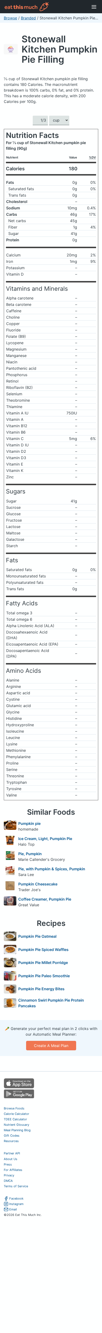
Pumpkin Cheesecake (37, 884)
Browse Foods (14, 1108)
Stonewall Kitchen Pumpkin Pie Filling (59, 49)
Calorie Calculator (16, 1114)
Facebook (16, 1198)
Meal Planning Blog (17, 1130)
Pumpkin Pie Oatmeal (37, 936)
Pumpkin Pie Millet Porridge (43, 962)
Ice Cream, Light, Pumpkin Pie (45, 838)
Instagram (16, 1204)
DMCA (8, 1181)
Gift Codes (11, 1135)
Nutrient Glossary (16, 1124)
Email (13, 1209)
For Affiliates (13, 1170)
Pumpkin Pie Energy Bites (41, 988)
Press (8, 1164)
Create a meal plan (51, 1045)
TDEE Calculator (15, 1119)
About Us (10, 1159)
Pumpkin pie (29, 823)
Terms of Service (16, 1186)
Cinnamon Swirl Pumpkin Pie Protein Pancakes (51, 1003)
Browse (10, 18)
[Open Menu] (94, 6)
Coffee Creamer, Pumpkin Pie (44, 899)
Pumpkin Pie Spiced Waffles (43, 949)
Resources (11, 1141)
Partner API (12, 1153)
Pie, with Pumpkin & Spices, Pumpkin (51, 869)
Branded (28, 18)
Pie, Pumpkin (30, 853)
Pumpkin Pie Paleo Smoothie (44, 975)
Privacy (9, 1175)
